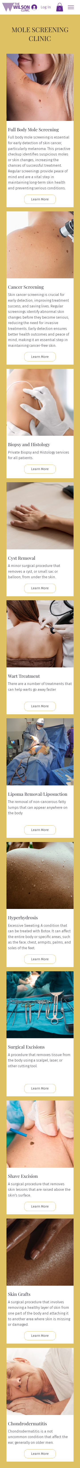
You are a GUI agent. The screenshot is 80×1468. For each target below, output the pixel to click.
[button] (59, 7)
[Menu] (69, 7)
